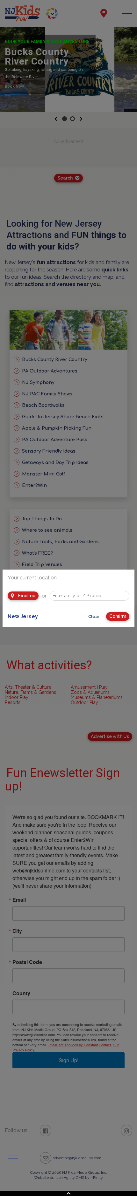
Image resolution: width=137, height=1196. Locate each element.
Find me (26, 595)
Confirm (117, 616)
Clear (93, 616)
